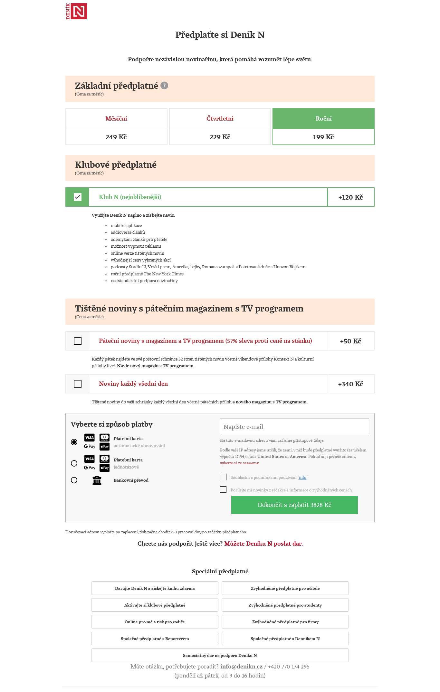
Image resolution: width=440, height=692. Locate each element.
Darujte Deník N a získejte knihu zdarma (155, 588)
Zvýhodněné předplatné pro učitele (285, 588)
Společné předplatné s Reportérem (155, 638)
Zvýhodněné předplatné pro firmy (285, 622)
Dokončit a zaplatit (294, 504)
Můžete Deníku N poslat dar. (263, 543)
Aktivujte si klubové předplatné (155, 605)
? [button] (164, 85)
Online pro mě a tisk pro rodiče (155, 622)
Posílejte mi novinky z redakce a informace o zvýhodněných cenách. (292, 490)
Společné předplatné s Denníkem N (285, 638)
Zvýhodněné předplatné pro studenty (285, 605)
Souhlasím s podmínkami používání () (269, 477)
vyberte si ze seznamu (240, 463)
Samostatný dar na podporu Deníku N (220, 655)
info (302, 477)
